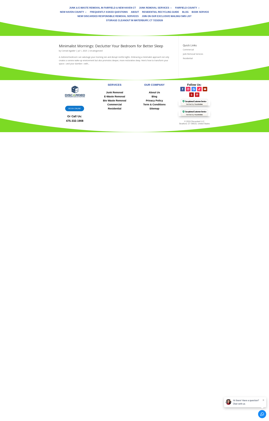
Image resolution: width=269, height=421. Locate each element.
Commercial (188, 49)
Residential (188, 58)
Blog (185, 12)
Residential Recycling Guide (160, 12)
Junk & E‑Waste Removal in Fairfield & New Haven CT (102, 8)
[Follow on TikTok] (199, 89)
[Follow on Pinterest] (197, 94)
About (135, 12)
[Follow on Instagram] (188, 89)
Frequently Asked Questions (109, 12)
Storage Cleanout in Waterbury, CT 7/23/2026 (134, 20)
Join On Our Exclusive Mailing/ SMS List (167, 16)
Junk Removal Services (154, 8)
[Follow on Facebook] (182, 89)
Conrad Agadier (69, 50)
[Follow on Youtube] (205, 89)
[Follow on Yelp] (191, 94)
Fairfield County (186, 8)
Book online (75, 108)
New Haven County (72, 12)
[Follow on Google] (194, 89)
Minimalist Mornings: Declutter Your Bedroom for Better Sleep (111, 45)
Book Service (200, 12)
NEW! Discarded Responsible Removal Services (108, 16)
